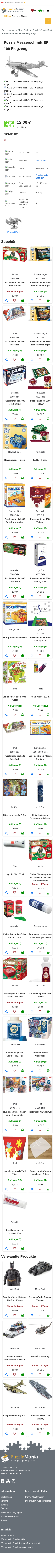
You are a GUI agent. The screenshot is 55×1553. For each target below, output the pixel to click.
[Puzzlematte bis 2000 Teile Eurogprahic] (6, 537)
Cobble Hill (15, 1045)
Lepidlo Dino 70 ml (15, 874)
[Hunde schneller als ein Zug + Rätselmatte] (6, 1130)
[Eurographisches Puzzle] (6, 656)
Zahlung (4, 1505)
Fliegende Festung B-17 (14, 1416)
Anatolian (14, 570)
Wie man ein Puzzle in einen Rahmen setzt (20, 1543)
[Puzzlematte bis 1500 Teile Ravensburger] (32, 360)
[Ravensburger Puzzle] (6, 478)
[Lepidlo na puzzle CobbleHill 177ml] (6, 1071)
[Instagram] (13, 1482)
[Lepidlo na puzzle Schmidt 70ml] (6, 1248)
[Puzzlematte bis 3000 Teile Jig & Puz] (32, 596)
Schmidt (14, 393)
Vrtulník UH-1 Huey (40, 1356)
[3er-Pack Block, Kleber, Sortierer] (32, 774)
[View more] (15, 261)
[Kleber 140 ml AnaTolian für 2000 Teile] (6, 952)
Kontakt (4, 1520)
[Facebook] (2, 1482)
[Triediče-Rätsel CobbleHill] (32, 1071)
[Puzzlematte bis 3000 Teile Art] (32, 419)
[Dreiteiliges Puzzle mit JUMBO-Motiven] (6, 1012)
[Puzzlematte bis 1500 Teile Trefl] (6, 774)
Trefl (15, 333)
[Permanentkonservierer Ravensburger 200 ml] (32, 952)
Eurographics (15, 511)
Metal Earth (23, 30)
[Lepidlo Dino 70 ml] (6, 892)
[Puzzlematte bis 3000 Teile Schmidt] (6, 419)
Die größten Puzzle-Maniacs (38, 1501)
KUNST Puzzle (40, 460)
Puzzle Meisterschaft (10, 1516)
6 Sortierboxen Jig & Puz (15, 815)
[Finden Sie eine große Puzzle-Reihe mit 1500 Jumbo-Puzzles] (32, 893)
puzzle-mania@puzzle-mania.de (15, 1470)
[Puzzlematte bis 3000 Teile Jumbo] (6, 300)
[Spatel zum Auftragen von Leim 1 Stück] (32, 1189)
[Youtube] (8, 1482)
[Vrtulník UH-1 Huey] (32, 1374)
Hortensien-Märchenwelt (40, 1112)
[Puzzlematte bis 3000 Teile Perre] (6, 596)
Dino (15, 866)
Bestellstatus (6, 1497)
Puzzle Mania (8, 30)
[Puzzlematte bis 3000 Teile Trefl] (6, 360)
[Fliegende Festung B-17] (6, 1434)
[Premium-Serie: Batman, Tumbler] (32, 1315)
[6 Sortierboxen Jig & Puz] (6, 833)
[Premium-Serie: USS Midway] (32, 1434)
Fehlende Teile (7, 1535)
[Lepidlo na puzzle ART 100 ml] (32, 1012)
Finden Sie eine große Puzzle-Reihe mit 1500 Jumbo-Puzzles (40, 877)
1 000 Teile (15, 1108)
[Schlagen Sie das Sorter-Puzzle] (6, 715)
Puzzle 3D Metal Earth (43, 30)
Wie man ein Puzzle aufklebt (13, 1539)
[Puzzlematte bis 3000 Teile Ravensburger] (32, 300)
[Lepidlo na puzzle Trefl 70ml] (6, 1189)
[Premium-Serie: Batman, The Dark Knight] (6, 1315)
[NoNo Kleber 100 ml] (32, 715)
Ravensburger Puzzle (14, 460)
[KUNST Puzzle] (32, 478)
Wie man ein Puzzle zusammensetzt (17, 1547)
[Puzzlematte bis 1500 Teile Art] (32, 537)
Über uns (5, 1509)
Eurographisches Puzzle (15, 637)
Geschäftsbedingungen (11, 1512)
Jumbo (15, 274)
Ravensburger (40, 274)
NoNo (40, 689)
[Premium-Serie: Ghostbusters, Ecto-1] (6, 1374)
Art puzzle (40, 393)
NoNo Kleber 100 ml (40, 697)
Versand (4, 1501)
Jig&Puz (40, 570)
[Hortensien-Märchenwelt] (32, 1130)
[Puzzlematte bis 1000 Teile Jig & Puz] (32, 656)
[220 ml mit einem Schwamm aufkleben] (32, 833)
